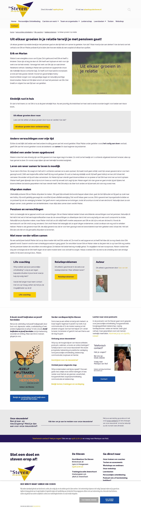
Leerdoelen (108, 472)
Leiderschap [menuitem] (86, 21)
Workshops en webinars (113, 465)
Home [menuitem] (13, 21)
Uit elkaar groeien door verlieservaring (31, 127)
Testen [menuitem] (110, 21)
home (12, 32)
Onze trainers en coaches (114, 459)
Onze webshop (109, 469)
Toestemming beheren (88, 500)
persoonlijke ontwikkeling (24, 32)
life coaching (38, 32)
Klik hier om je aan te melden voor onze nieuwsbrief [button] (71, 422)
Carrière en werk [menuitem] (49, 21)
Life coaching (24, 295)
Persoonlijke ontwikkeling (114, 475)
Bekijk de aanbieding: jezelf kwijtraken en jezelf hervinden (29, 398)
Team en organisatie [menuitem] (69, 21)
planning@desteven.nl (92, 9)
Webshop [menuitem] (120, 21)
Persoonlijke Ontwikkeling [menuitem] (29, 21)
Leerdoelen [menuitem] (99, 21)
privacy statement (36, 506)
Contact (104, 379)
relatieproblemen (50, 32)
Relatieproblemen (66, 277)
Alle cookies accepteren (109, 500)
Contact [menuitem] (14, 26)
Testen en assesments (112, 462)
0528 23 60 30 (58, 9)
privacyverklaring (112, 421)
